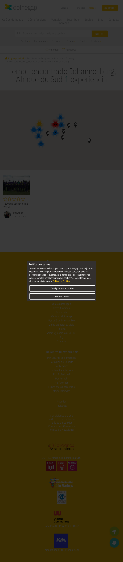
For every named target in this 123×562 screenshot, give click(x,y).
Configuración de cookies (62, 288)
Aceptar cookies (62, 296)
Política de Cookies (61, 281)
